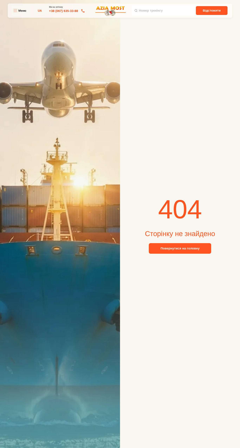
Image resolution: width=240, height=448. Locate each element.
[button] (20, 11)
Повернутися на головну (180, 248)
